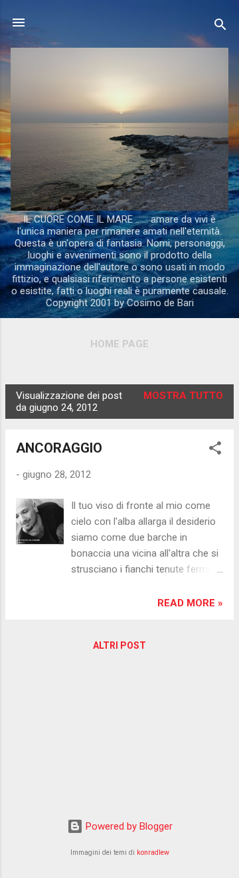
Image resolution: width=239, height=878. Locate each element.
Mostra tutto (183, 396)
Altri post (119, 645)
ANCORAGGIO (59, 448)
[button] (215, 450)
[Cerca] (220, 27)
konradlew (153, 852)
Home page (119, 344)
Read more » (190, 603)
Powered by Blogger (128, 826)
